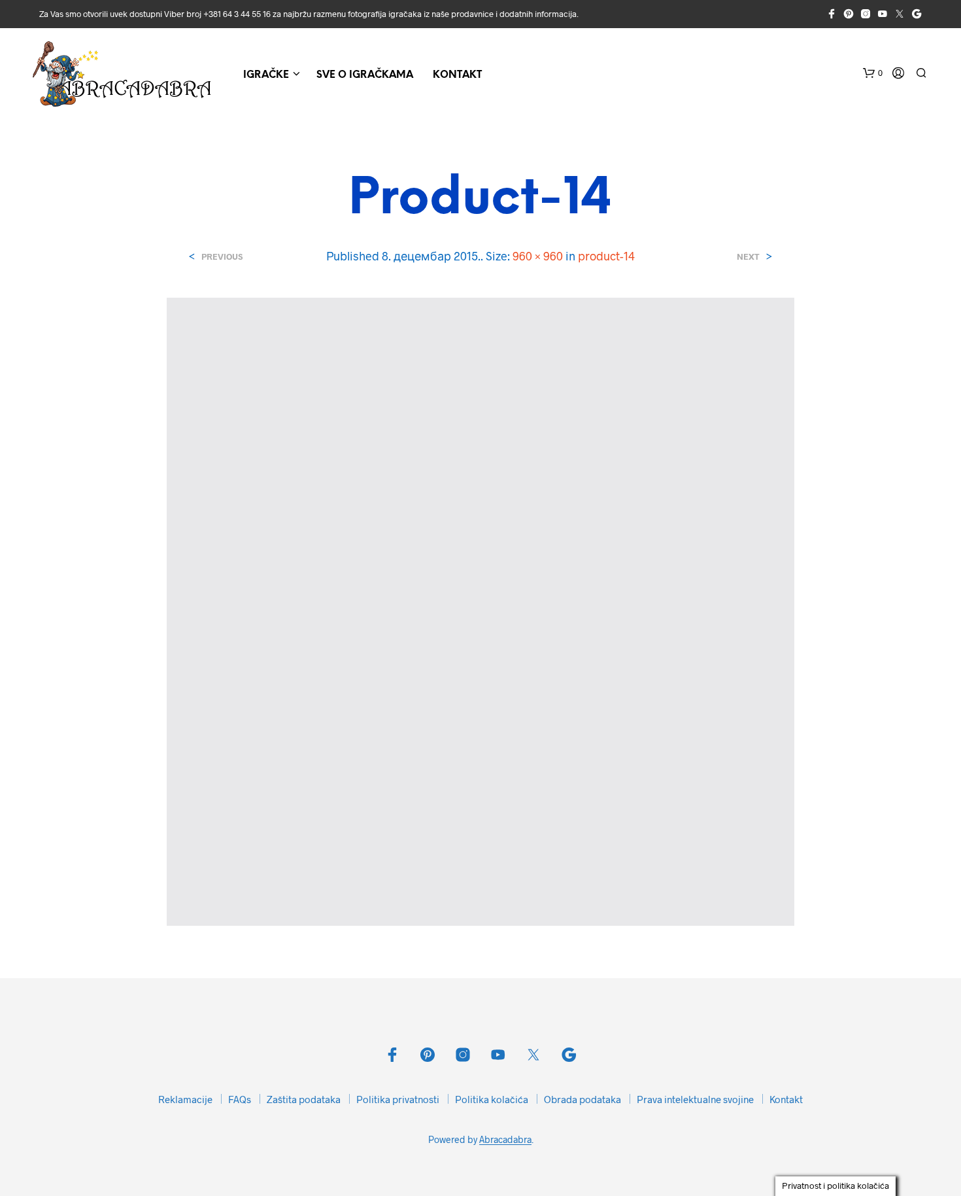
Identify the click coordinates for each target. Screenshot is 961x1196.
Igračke (266, 75)
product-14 (606, 256)
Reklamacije (185, 1099)
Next (748, 257)
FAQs (239, 1099)
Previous (222, 257)
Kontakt (457, 75)
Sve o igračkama (364, 75)
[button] (873, 73)
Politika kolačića (491, 1099)
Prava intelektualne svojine (695, 1099)
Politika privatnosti (397, 1099)
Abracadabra (505, 1139)
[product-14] (480, 610)
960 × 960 (538, 256)
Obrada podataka (582, 1099)
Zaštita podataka (304, 1099)
